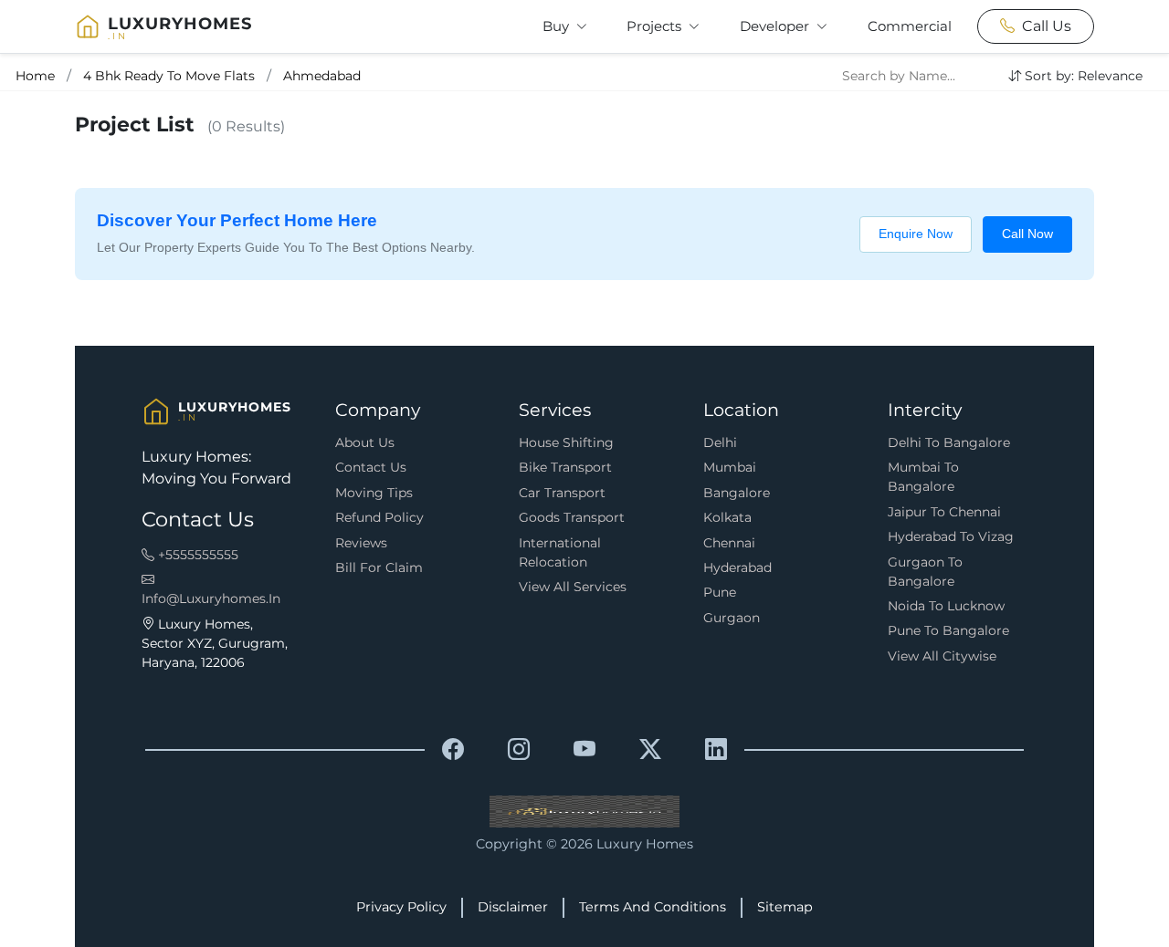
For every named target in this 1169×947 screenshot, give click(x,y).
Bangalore (736, 492)
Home (35, 76)
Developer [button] (776, 26)
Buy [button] (557, 26)
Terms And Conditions (652, 907)
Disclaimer (513, 907)
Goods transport (572, 517)
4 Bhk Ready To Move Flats (169, 76)
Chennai (729, 543)
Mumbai (729, 467)
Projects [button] (656, 26)
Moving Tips (374, 492)
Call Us (1046, 26)
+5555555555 (196, 554)
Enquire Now (916, 233)
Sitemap (785, 907)
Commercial (910, 26)
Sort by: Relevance (1083, 76)
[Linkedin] (716, 750)
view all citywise (942, 656)
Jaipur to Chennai (944, 512)
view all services (573, 586)
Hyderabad (737, 567)
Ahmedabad (322, 76)
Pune (719, 592)
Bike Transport (565, 467)
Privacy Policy (401, 907)
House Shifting (566, 442)
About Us (365, 442)
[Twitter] (650, 750)
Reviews (361, 543)
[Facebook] (453, 750)
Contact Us (370, 467)
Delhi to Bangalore (949, 442)
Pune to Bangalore (948, 630)
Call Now (1027, 233)
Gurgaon (731, 617)
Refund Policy (379, 517)
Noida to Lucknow (946, 606)
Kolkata (727, 517)
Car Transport (562, 492)
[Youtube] (584, 750)
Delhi (720, 442)
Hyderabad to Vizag (951, 536)
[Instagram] (519, 750)
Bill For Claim (379, 567)
